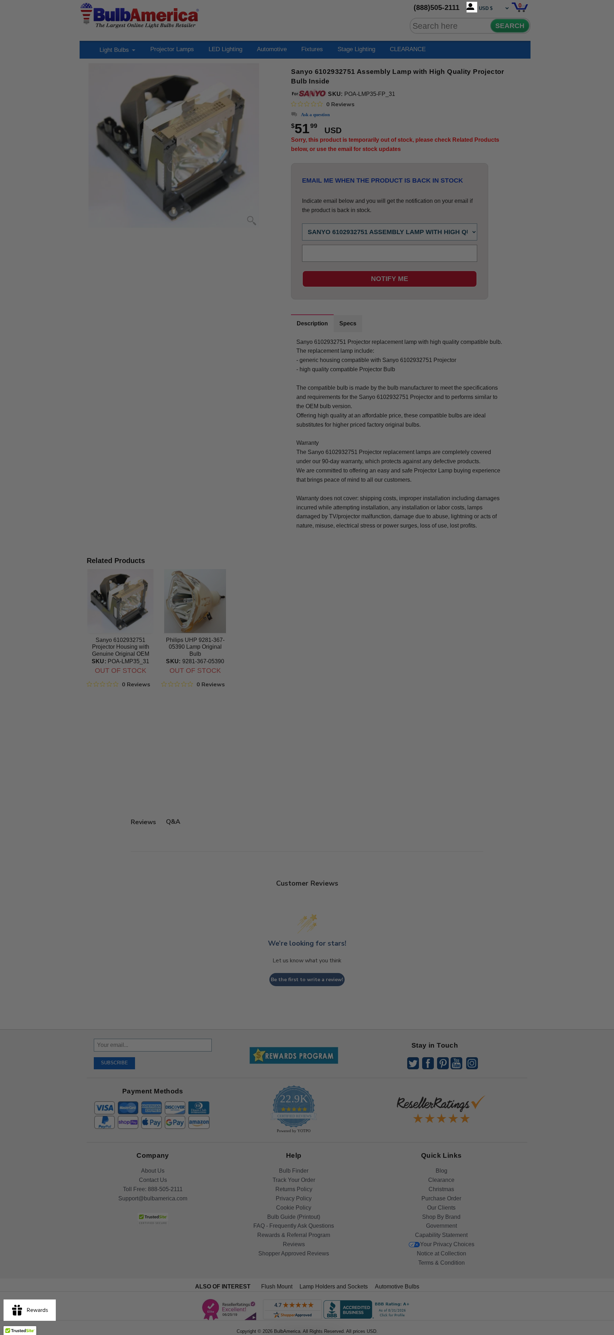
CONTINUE (307, 725)
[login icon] (472, 7)
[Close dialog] (380, 588)
